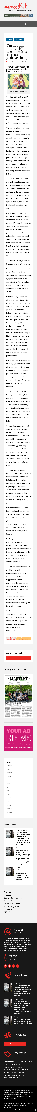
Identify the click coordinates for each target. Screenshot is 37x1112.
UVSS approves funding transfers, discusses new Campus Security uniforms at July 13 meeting (22, 875)
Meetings (7, 1072)
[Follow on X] (13, 966)
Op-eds (9, 39)
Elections (22, 1064)
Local (8, 769)
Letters (9, 783)
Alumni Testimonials (11, 1062)
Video (18, 1078)
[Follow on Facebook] (5, 966)
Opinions (19, 39)
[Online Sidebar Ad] (18, 750)
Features (20, 1067)
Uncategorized (9, 1078)
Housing (9, 812)
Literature (10, 798)
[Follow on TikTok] (17, 966)
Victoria (9, 776)
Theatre (9, 801)
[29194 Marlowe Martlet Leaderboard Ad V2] (18, 17)
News (8, 787)
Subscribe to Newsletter (15, 658)
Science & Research (10, 1075)
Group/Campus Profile (12, 1070)
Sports (9, 805)
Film (8, 791)
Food (8, 794)
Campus (9, 765)
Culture (14, 1064)
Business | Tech (26, 1062)
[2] (18, 639)
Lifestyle (9, 809)
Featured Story (9, 1067)
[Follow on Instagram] (9, 966)
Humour (25, 1070)
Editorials (10, 780)
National (9, 773)
